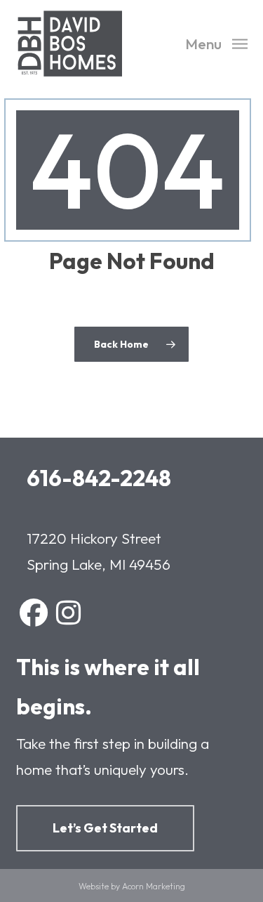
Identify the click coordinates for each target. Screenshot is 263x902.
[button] (216, 42)
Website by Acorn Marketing (132, 886)
